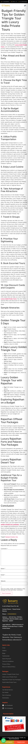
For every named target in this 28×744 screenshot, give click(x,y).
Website (3, 581)
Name (3, 568)
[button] (3, 740)
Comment (4, 548)
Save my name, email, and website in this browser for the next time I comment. (13, 589)
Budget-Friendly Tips (12, 537)
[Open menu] (25, 5)
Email (3, 574)
